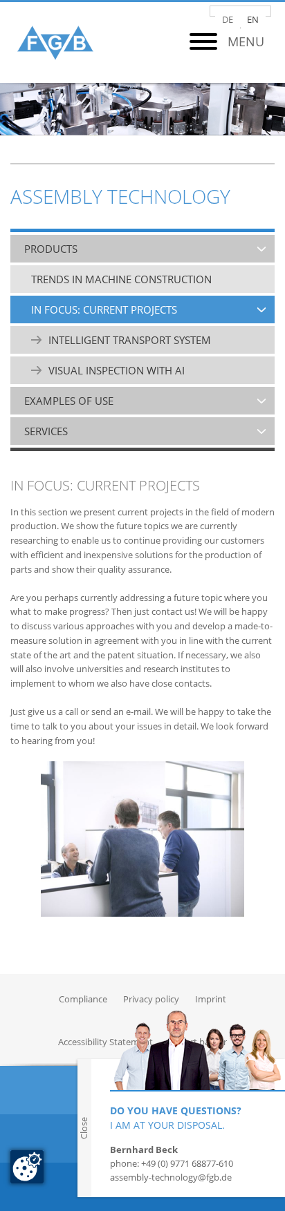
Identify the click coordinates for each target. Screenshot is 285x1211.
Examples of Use (68, 401)
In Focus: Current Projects (104, 309)
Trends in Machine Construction (121, 279)
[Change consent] (27, 1166)
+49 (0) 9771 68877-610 (187, 1163)
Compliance (83, 999)
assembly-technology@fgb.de (171, 1177)
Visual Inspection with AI (116, 370)
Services (46, 431)
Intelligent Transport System (129, 340)
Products (50, 249)
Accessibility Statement (105, 1042)
